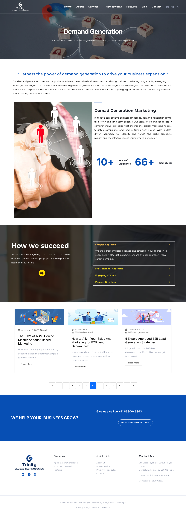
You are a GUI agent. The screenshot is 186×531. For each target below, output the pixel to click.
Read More (26, 364)
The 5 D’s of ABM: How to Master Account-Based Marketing (36, 339)
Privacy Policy (103, 466)
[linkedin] (167, 7)
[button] (134, 244)
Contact (156, 7)
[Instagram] (178, 7)
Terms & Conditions (101, 507)
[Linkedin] (23, 474)
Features (131, 7)
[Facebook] (172, 7)
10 (120, 385)
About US (101, 463)
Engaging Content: (106, 275)
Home (68, 7)
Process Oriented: (105, 282)
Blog (144, 7)
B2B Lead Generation (64, 466)
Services (93, 7)
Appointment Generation (66, 463)
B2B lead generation (85, 332)
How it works (114, 7)
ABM (45, 330)
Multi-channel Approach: (109, 268)
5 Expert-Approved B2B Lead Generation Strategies (145, 340)
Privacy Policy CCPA (106, 470)
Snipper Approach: (105, 244)
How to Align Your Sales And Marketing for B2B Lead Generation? (92, 342)
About (80, 7)
